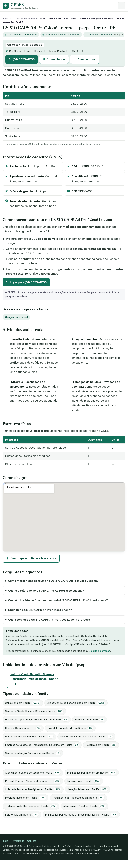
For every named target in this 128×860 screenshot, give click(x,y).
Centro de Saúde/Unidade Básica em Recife (33, 711)
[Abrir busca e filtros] (121, 5)
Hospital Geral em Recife (22, 728)
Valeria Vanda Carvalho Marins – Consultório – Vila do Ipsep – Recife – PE (34, 678)
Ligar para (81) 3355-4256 (28, 282)
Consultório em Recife (22, 702)
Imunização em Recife (83, 781)
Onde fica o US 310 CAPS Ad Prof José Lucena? (40, 610)
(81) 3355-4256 (24, 59)
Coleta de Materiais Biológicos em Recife (32, 789)
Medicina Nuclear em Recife (24, 797)
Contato (31, 840)
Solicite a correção (99, 650)
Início (5, 18)
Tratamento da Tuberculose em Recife (77, 797)
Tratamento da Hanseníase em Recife (30, 806)
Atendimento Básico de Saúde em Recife (32, 772)
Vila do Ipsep (30, 18)
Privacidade (18, 840)
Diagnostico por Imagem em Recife (91, 772)
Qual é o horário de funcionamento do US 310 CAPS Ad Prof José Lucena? (58, 600)
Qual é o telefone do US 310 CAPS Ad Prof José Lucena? (46, 590)
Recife (18, 18)
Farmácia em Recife (89, 719)
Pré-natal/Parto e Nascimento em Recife (32, 781)
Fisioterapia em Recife (21, 814)
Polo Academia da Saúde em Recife (28, 736)
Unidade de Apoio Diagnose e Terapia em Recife (36, 719)
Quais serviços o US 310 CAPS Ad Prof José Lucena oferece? (49, 619)
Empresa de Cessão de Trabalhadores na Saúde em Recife (41, 744)
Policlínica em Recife (100, 744)
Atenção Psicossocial (101, 34)
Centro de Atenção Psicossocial (63, 34)
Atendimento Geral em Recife (83, 806)
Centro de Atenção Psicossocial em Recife (32, 753)
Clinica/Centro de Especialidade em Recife (75, 702)
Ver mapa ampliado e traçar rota (34, 558)
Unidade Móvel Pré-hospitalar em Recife (86, 736)
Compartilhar (87, 59)
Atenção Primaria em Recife (87, 789)
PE (11, 18)
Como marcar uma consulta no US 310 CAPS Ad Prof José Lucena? (53, 580)
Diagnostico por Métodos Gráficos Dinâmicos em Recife (80, 814)
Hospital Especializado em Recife (70, 728)
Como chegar (56, 59)
